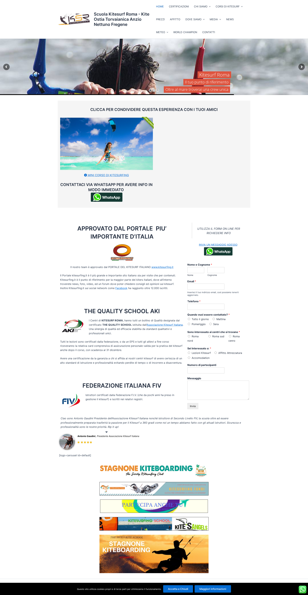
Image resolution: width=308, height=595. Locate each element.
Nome (190, 275)
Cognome (212, 275)
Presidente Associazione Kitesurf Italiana (118, 436)
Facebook (121, 288)
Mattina (221, 319)
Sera (216, 324)
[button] (209, 6)
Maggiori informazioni (212, 588)
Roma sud (218, 336)
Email (191, 281)
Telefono (194, 301)
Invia (193, 406)
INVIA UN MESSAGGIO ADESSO (218, 244)
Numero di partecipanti (201, 365)
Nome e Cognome (199, 264)
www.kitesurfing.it (162, 267)
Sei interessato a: (199, 348)
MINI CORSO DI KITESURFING (108, 175)
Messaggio (194, 378)
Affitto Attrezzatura (230, 352)
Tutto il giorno (200, 319)
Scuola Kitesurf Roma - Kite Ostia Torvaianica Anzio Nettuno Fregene (121, 19)
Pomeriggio (199, 324)
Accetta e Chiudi (178, 588)
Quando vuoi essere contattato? (208, 314)
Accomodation (201, 357)
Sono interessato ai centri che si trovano (213, 332)
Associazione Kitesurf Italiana (165, 324)
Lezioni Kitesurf (201, 352)
